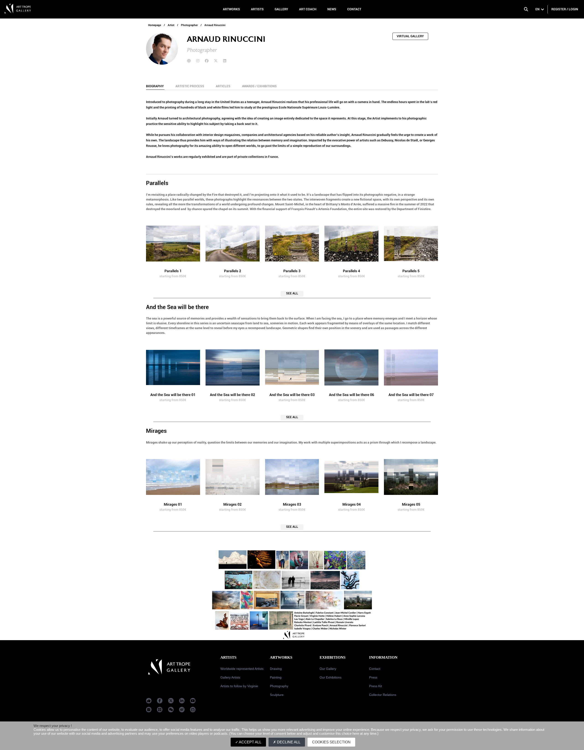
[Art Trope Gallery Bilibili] (193, 709)
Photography (279, 686)
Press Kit (375, 686)
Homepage (154, 25)
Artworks (231, 9)
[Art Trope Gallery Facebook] (148, 700)
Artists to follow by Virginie (239, 686)
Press (373, 677)
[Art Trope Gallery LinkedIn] (182, 700)
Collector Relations (382, 695)
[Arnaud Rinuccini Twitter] (216, 61)
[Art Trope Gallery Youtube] (193, 700)
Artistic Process (190, 86)
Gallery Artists (230, 677)
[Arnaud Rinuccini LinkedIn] (224, 61)
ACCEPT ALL (249, 742)
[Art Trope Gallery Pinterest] (159, 709)
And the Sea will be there (177, 307)
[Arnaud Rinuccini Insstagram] (197, 61)
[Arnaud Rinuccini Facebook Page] (207, 61)
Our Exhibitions (331, 677)
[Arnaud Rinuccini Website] (189, 61)
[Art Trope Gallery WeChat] (171, 709)
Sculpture (277, 695)
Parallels (157, 183)
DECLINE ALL (288, 742)
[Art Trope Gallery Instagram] (148, 709)
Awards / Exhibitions (259, 86)
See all (292, 293)
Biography (155, 86)
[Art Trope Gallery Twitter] (171, 700)
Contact (354, 9)
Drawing (276, 669)
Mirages (156, 431)
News (331, 9)
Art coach (307, 9)
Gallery (281, 9)
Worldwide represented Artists (241, 669)
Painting (276, 677)
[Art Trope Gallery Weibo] (182, 709)
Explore (292, 599)
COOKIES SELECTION (331, 742)
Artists (257, 9)
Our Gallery (328, 669)
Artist (171, 25)
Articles (223, 86)
